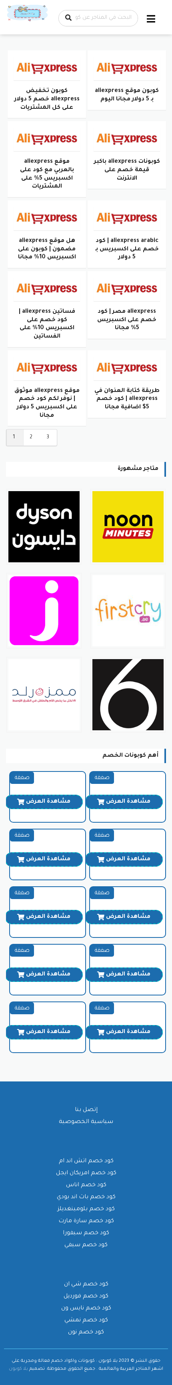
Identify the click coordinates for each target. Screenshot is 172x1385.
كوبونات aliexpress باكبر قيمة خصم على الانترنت (127, 170)
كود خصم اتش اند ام (86, 1161)
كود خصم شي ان (86, 1284)
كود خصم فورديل (86, 1296)
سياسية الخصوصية (86, 1122)
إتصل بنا (86, 1110)
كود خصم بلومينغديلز (86, 1209)
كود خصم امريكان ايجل (86, 1173)
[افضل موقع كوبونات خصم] (28, 13)
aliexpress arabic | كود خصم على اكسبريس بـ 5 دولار (127, 249)
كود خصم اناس (86, 1185)
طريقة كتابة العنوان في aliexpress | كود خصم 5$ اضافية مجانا (127, 399)
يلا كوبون (18, 1369)
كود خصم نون (86, 1332)
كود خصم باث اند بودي (86, 1197)
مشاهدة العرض (128, 802)
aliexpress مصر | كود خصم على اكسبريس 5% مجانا (126, 320)
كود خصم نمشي (86, 1320)
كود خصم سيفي (86, 1245)
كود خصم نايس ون (86, 1308)
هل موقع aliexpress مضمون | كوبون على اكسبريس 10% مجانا (47, 249)
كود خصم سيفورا (86, 1233)
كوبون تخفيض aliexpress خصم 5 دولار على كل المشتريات (47, 99)
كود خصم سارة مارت (86, 1221)
